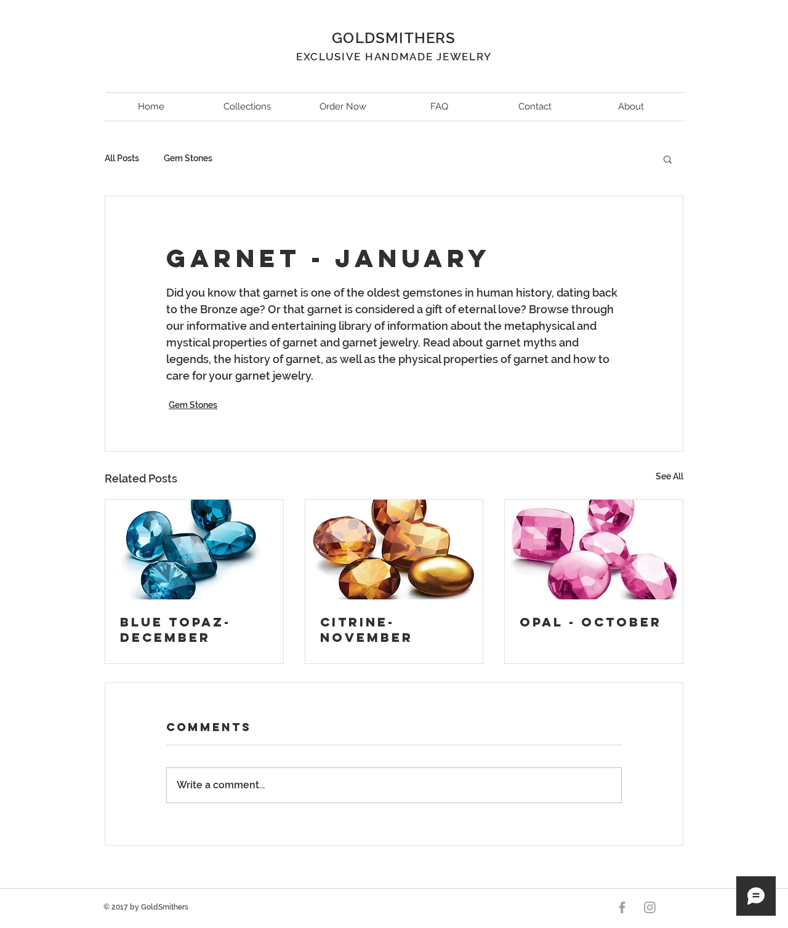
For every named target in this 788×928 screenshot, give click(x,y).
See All (669, 476)
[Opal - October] (594, 549)
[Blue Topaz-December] (194, 549)
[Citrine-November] (394, 549)
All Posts (122, 158)
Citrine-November (366, 629)
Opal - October (591, 622)
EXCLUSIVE (330, 56)
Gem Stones (188, 158)
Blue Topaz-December (175, 629)
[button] (667, 159)
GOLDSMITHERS (394, 38)
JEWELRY (464, 56)
